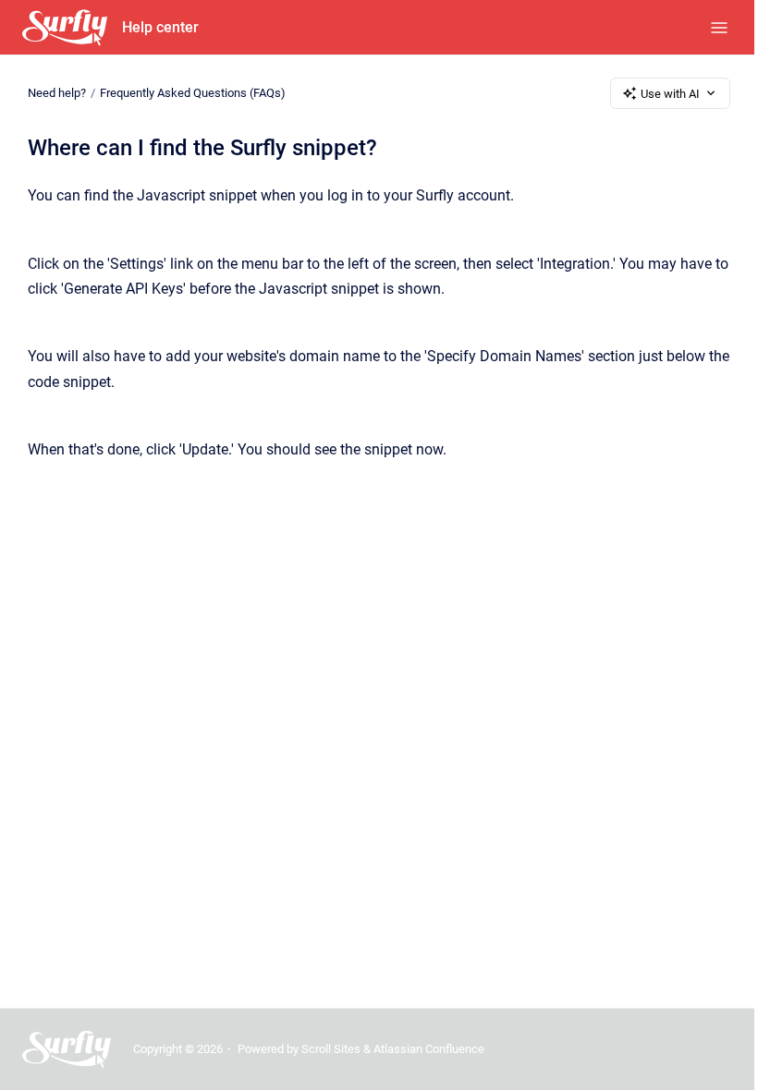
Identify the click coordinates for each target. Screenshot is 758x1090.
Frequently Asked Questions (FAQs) (193, 93)
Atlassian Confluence (428, 1049)
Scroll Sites (331, 1049)
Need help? (57, 93)
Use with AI (670, 94)
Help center (160, 27)
